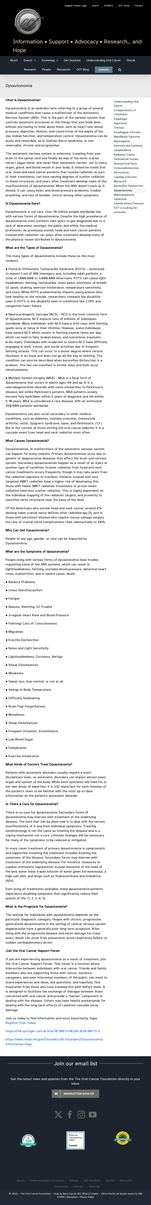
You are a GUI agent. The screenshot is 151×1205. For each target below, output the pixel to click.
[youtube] (92, 1114)
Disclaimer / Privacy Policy (80, 1197)
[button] (119, 69)
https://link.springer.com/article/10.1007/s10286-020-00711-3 (53, 1031)
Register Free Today (21, 1023)
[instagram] (81, 1114)
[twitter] (58, 1114)
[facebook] (70, 1114)
